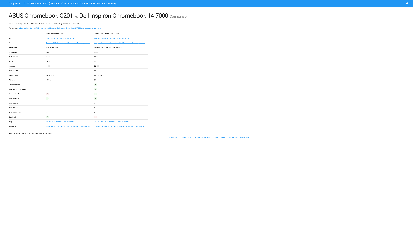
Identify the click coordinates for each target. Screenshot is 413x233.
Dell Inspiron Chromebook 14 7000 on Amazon (111, 38)
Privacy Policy (174, 137)
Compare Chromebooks (202, 137)
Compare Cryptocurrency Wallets (239, 137)
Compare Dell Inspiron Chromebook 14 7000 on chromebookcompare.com (119, 43)
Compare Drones (219, 137)
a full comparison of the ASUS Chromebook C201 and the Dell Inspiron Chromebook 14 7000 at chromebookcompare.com (59, 28)
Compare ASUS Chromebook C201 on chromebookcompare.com (68, 43)
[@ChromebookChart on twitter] (407, 3)
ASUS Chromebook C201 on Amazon (60, 38)
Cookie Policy (186, 137)
